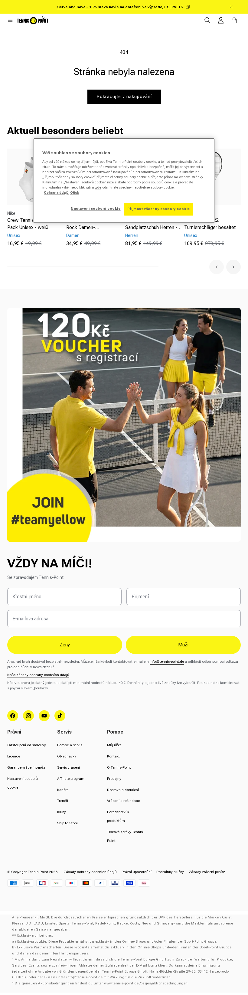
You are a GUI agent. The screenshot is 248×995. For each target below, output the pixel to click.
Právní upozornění (137, 872)
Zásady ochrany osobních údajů (90, 872)
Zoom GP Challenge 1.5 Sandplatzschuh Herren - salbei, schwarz (151, 224)
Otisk (74, 193)
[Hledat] (207, 20)
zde (98, 188)
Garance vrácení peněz (26, 767)
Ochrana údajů (56, 193)
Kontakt (113, 756)
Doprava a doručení (123, 790)
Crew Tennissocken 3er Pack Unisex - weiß (32, 223)
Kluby (61, 812)
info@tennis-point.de (167, 661)
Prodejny (114, 779)
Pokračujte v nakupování (124, 96)
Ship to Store (67, 823)
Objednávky (66, 756)
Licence (13, 756)
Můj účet (114, 745)
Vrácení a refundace (123, 801)
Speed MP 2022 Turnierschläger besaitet (210, 223)
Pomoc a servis (69, 745)
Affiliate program (70, 779)
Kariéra (63, 790)
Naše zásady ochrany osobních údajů (38, 675)
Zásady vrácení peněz (207, 872)
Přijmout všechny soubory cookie (158, 209)
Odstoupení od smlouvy (26, 745)
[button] (10, 20)
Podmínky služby (170, 872)
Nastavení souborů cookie (96, 209)
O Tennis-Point (119, 767)
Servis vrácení (68, 767)
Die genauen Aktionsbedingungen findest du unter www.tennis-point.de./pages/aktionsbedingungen (101, 983)
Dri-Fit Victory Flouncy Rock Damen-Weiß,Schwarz (89, 224)
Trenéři (62, 801)
